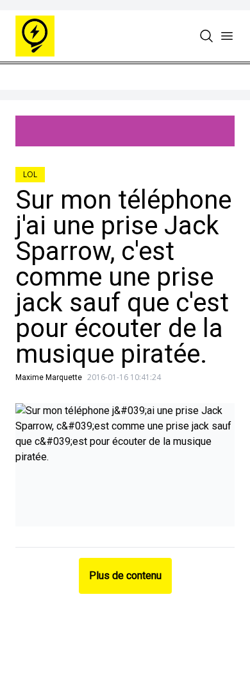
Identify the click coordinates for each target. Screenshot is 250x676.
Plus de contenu (125, 575)
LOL (30, 174)
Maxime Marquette (48, 377)
